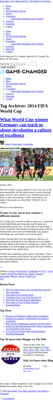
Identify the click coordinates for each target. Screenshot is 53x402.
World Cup (31, 276)
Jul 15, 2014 (47, 271)
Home (8, 6)
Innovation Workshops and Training (27, 19)
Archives (10, 21)
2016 (46, 347)
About (8, 13)
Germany (39, 274)
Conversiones (8, 398)
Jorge (7, 144)
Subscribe (10, 24)
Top (2, 279)
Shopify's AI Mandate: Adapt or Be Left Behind (27, 316)
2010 (29, 352)
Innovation (17, 144)
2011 (48, 350)
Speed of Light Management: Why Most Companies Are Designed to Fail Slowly (29, 327)
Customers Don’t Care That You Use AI (23, 297)
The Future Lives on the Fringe (19, 295)
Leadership (28, 144)
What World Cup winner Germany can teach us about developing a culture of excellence (25, 127)
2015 (25, 350)
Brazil (31, 274)
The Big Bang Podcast (16, 11)
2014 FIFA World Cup (17, 274)
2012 (42, 350)
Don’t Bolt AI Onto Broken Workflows (23, 300)
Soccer (22, 276)
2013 (37, 350)
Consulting (10, 16)
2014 (31, 350)
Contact (9, 26)
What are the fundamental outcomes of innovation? (28, 324)
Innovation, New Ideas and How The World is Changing (25, 1)
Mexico (14, 276)
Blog (8, 8)
